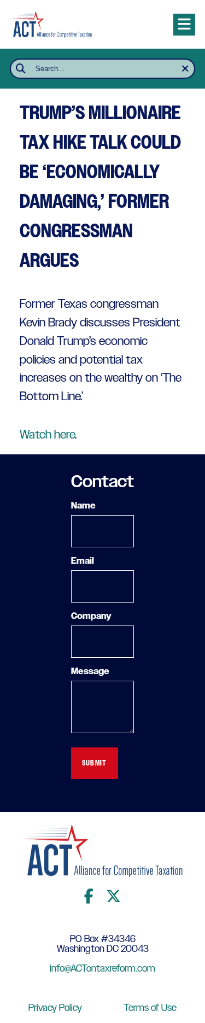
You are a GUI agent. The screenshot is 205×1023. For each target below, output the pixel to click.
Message (90, 672)
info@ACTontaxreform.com (102, 968)
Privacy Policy (55, 1008)
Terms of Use (150, 1008)
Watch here (47, 434)
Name (83, 506)
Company (91, 616)
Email (82, 561)
